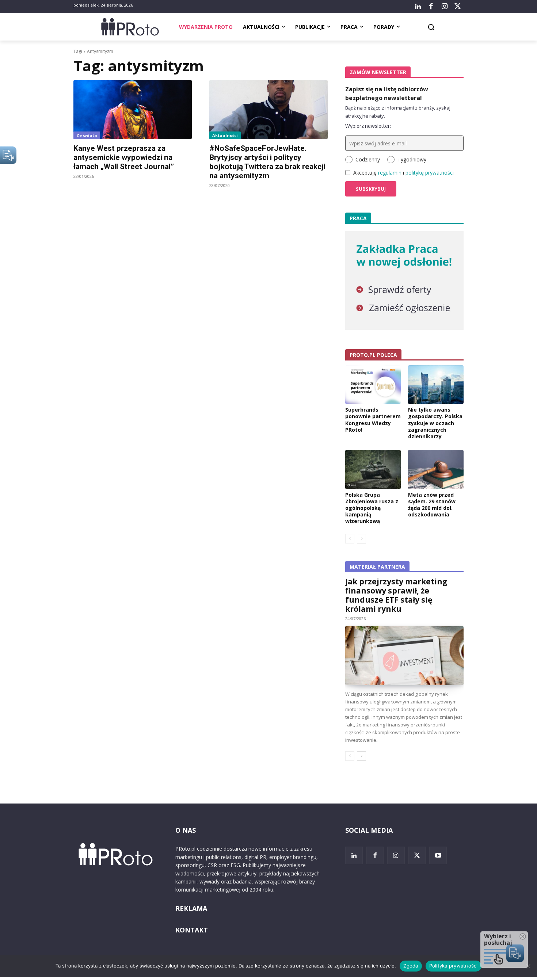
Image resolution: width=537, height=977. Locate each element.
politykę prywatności (429, 172)
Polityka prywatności (453, 966)
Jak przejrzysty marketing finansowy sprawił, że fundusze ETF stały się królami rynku (396, 595)
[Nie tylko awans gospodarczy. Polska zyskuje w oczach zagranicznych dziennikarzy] (436, 384)
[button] (431, 27)
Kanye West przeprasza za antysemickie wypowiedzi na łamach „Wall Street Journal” (123, 157)
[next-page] (361, 538)
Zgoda (410, 966)
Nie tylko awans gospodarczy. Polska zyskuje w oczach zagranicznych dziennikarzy (435, 423)
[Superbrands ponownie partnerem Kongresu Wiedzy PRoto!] (373, 384)
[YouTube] (438, 855)
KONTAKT (191, 930)
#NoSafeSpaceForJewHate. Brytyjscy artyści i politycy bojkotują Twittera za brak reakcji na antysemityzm (267, 162)
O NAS (185, 830)
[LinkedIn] (418, 6)
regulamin (389, 172)
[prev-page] (349, 538)
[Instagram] (444, 6)
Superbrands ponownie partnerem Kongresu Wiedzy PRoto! (373, 419)
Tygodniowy (411, 159)
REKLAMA (191, 908)
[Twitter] (458, 6)
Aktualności (225, 135)
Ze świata (86, 135)
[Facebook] (431, 6)
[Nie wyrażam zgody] (528, 966)
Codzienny (367, 159)
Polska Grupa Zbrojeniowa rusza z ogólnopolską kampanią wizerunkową (371, 508)
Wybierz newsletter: (368, 125)
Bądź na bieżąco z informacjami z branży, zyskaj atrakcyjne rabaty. (397, 111)
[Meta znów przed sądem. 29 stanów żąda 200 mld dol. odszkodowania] (436, 469)
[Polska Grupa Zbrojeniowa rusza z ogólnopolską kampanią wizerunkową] (373, 469)
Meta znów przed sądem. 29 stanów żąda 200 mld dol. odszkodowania (432, 504)
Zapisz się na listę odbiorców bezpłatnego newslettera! (386, 93)
